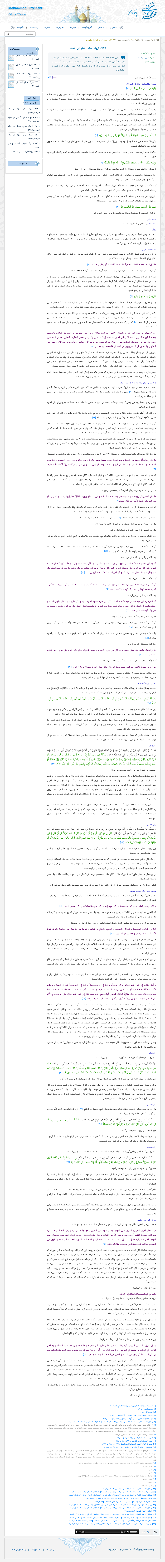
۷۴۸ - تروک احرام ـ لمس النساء (25, 151)
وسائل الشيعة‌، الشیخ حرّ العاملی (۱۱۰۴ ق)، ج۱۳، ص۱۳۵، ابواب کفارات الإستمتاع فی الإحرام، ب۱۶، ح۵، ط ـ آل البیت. (111, 1517)
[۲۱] (70, 667)
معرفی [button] (112, 27)
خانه (153, 40)
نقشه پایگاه (36, 1549)
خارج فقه (139, 40)
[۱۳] (119, 518)
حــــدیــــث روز (21, 163)
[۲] (96, 135)
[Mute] (128, 1532)
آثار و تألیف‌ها (87, 27)
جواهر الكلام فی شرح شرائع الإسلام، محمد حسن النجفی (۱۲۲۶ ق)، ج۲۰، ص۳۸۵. (123, 1501)
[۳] (101, 163)
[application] (107, 1531)
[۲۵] (61, 906)
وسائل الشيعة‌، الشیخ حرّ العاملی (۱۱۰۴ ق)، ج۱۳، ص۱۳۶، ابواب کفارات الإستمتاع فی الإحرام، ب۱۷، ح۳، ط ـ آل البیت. (110, 1495)
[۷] (135, 322)
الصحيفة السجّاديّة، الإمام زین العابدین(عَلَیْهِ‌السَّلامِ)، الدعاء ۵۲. (131, 1415)
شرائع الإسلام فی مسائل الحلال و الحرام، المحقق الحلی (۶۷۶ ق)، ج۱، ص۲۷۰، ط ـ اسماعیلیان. (119, 1498)
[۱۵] (83, 572)
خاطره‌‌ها (47, 27)
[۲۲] (149, 703)
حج (133, 40)
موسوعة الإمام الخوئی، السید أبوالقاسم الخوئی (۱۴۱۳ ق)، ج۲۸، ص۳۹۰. (127, 1447)
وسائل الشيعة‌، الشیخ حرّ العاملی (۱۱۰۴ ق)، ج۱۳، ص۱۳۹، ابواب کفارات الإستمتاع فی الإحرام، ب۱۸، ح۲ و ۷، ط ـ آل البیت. (110, 1421)
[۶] (131, 296)
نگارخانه (20, 27)
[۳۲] (104, 1244)
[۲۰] (141, 654)
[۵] (88, 264)
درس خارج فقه (144, 57)
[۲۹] (81, 1109)
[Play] (77, 1532)
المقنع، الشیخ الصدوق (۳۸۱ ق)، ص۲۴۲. (137, 1511)
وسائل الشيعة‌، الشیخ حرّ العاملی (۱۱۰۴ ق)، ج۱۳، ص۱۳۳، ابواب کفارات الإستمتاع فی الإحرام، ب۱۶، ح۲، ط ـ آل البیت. (110, 1507)
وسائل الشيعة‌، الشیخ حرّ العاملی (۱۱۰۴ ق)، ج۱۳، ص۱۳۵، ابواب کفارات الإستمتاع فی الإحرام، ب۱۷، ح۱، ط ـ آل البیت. (110, 1491)
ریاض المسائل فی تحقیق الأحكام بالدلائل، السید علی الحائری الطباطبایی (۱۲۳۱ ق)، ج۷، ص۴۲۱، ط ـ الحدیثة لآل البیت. (110, 1504)
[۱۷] (127, 610)
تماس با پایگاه (51, 1549)
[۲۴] (122, 842)
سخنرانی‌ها (60, 27)
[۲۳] (53, 764)
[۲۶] (112, 933)
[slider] (134, 1531)
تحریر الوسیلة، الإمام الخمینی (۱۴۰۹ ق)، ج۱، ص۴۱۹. (134, 1437)
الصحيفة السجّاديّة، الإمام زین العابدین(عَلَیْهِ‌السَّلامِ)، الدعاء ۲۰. (131, 1405)
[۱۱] (154, 469)
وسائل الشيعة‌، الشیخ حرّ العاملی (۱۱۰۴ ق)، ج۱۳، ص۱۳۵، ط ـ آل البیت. (127, 1488)
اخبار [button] (100, 27)
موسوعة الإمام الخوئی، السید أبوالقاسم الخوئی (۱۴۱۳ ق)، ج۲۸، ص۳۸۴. (127, 1418)
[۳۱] (68, 1162)
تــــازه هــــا (32, 98)
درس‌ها (73, 27)
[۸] (92, 346)
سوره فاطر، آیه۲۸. (146, 1412)
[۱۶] (107, 589)
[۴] (117, 207)
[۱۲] (117, 501)
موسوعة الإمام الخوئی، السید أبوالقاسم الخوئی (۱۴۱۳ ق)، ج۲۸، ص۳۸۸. (127, 1444)
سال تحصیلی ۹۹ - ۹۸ (122, 40)
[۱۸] (131, 627)
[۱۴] (106, 551)
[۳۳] (85, 1354)
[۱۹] (147, 638)
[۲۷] (84, 998)
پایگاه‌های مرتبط (19, 1549)
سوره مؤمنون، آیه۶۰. (145, 1409)
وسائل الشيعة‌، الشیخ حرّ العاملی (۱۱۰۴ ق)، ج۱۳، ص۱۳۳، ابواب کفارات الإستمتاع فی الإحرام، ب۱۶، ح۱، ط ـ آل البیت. (111, 1514)
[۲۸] (61, 1073)
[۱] (127, 88)
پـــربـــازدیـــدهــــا (30, 102)
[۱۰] (94, 417)
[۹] (130, 392)
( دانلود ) (144, 1532)
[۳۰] (100, 1124)
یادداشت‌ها (33, 27)
